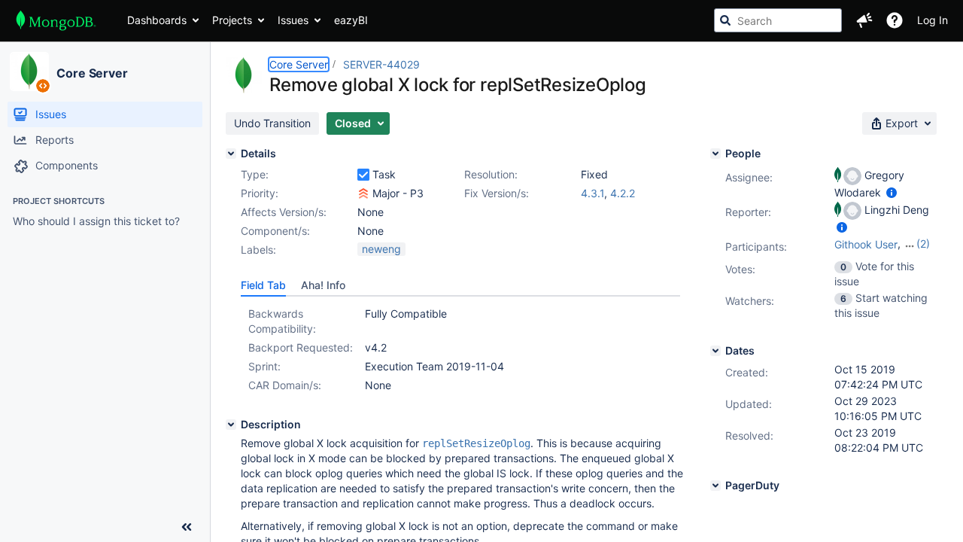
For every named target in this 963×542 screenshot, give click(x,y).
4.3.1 (592, 193)
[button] (864, 20)
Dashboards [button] (157, 20)
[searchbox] (778, 20)
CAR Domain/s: (284, 385)
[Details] (231, 153)
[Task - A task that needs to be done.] (363, 175)
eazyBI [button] (351, 20)
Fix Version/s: (496, 193)
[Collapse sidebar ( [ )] (186, 527)
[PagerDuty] (715, 485)
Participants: (756, 246)
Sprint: (264, 366)
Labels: (258, 249)
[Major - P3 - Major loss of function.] (363, 193)
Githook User (866, 244)
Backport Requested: (300, 347)
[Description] (231, 424)
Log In (932, 20)
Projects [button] (232, 20)
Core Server (92, 73)
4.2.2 (622, 193)
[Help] (894, 20)
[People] (715, 153)
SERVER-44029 (381, 64)
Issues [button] (293, 20)
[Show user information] (892, 192)
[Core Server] (29, 71)
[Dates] (715, 351)
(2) (923, 243)
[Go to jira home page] (56, 20)
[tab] (263, 285)
